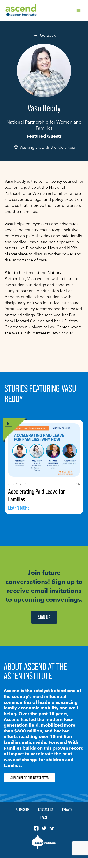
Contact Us (45, 809)
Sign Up (44, 617)
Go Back (48, 35)
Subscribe (22, 809)
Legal (44, 817)
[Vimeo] (51, 828)
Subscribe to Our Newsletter (29, 778)
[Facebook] (36, 828)
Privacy (67, 809)
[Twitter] (44, 828)
